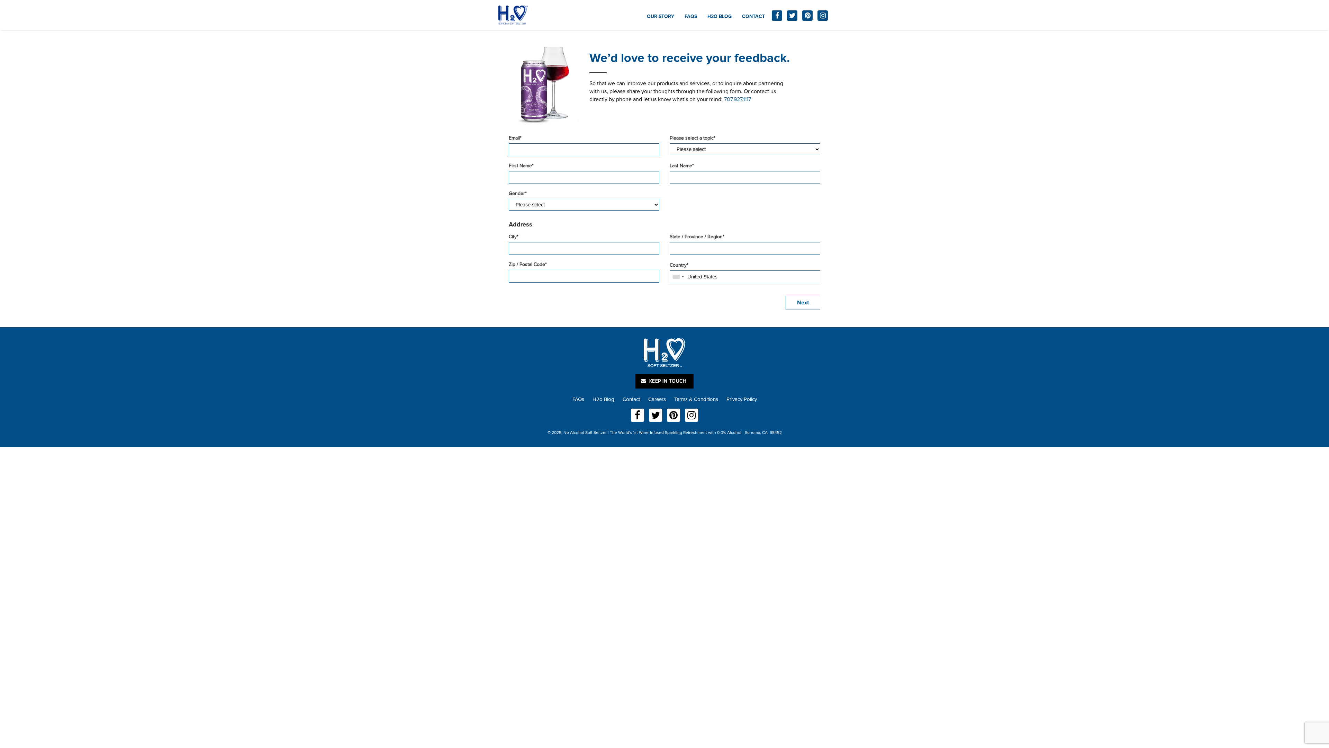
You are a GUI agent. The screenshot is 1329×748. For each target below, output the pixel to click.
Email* (515, 138)
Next (803, 302)
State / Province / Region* (697, 237)
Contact (753, 16)
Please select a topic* (692, 138)
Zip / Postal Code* (528, 264)
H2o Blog (719, 16)
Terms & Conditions (696, 399)
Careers (657, 399)
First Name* (521, 166)
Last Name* (682, 166)
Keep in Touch (667, 381)
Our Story (660, 16)
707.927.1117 (737, 99)
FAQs (691, 16)
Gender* (518, 193)
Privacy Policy (741, 399)
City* (513, 237)
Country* (679, 265)
